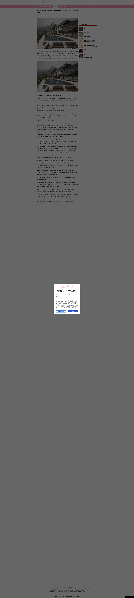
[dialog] (67, 299)
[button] (67, 299)
